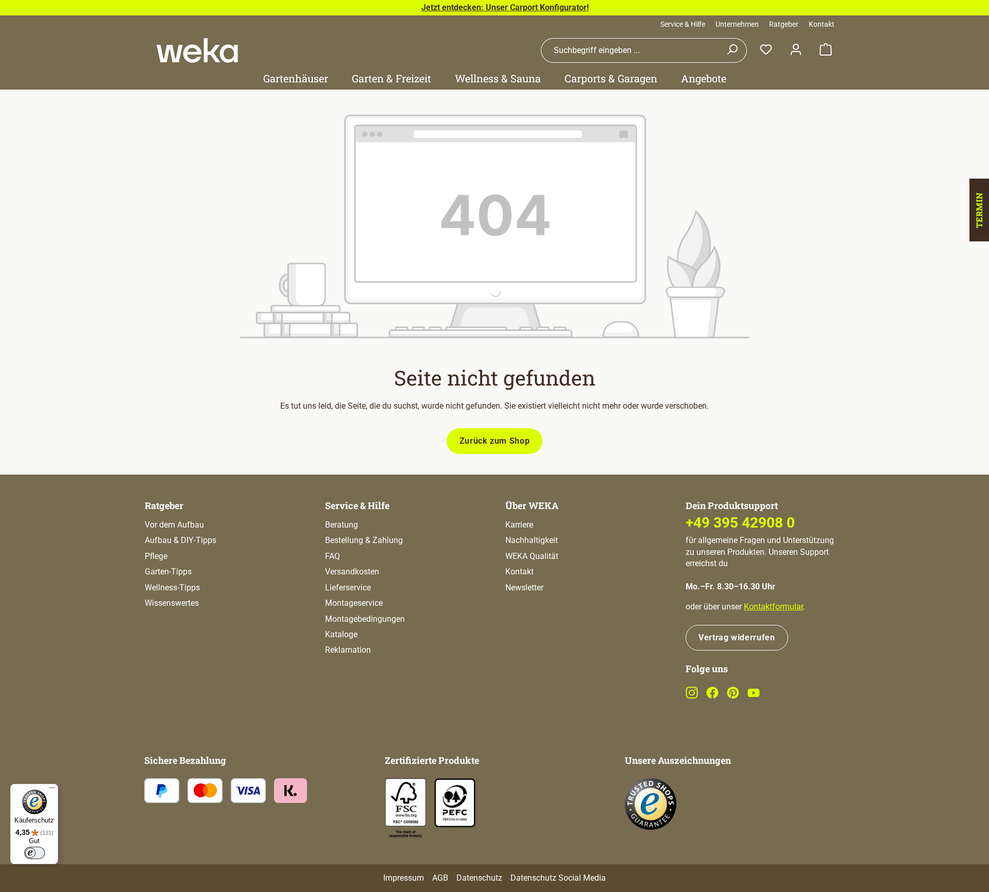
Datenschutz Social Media (558, 878)
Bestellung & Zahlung (364, 540)
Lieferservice (348, 587)
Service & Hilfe (682, 24)
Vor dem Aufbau (174, 525)
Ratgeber (783, 24)
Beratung (341, 525)
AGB (440, 878)
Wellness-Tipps (172, 587)
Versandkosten (352, 571)
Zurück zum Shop (494, 441)
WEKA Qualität (531, 556)
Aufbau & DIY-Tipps (180, 540)
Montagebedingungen (365, 619)
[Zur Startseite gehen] (197, 50)
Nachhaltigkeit (531, 540)
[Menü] (52, 790)
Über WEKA (531, 505)
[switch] (34, 853)
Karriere (519, 525)
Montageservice (354, 603)
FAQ (332, 556)
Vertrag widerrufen (736, 637)
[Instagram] (692, 696)
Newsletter (524, 587)
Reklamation (348, 650)
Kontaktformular (773, 606)
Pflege (156, 556)
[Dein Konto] (796, 50)
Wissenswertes (172, 603)
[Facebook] (712, 696)
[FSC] (405, 808)
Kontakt (821, 24)
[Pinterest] (733, 696)
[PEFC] (454, 802)
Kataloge (341, 634)
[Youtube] (753, 696)
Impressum (403, 878)
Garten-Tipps (168, 571)
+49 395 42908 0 (740, 522)
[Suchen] (732, 50)
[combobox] (629, 50)
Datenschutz (479, 878)
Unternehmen (737, 24)
